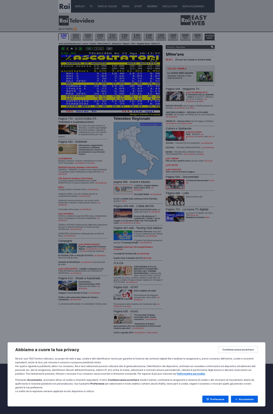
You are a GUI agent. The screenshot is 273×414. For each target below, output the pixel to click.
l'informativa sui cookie (191, 373)
